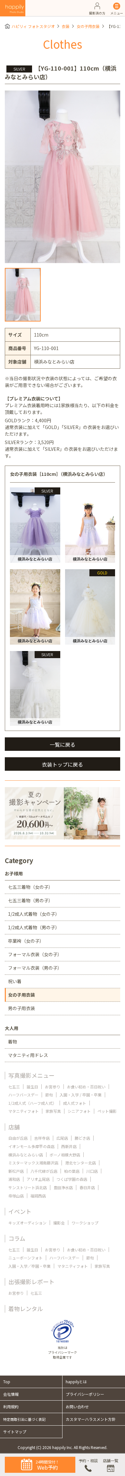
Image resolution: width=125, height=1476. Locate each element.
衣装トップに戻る (62, 764)
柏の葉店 (71, 1171)
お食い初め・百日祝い (86, 1086)
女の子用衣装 (88, 26)
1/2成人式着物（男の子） (34, 927)
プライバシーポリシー (85, 1394)
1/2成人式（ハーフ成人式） (32, 1103)
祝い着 (14, 981)
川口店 (92, 1171)
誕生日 (32, 1086)
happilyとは (76, 1381)
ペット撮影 (107, 1111)
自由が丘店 (18, 1138)
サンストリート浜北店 (27, 1187)
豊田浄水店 (63, 1187)
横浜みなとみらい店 (25, 1154)
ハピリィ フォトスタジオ (33, 26)
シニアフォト (79, 1111)
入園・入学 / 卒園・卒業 (81, 1094)
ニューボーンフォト (25, 1257)
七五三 (14, 1086)
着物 (12, 1041)
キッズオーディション (27, 1222)
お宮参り (52, 1086)
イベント (19, 1211)
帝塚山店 (16, 1195)
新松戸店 (16, 1171)
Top (6, 1381)
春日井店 (87, 1187)
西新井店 (69, 1146)
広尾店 (62, 1138)
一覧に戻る (62, 744)
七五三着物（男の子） (30, 900)
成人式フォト (74, 1103)
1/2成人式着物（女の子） (34, 914)
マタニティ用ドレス (28, 1055)
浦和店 (14, 1179)
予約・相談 (88, 1460)
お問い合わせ (77, 1406)
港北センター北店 (80, 1162)
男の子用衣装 (21, 1008)
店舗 (14, 1127)
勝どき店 (82, 1138)
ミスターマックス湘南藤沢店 (33, 1162)
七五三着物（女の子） (30, 887)
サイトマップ (14, 1431)
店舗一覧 (110, 1460)
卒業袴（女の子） (26, 941)
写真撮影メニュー (31, 1075)
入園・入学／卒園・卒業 (29, 1266)
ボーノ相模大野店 (65, 1154)
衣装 (66, 26)
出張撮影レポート (31, 1281)
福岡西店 (38, 1195)
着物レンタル (25, 1308)
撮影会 (59, 1222)
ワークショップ (84, 1222)
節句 (49, 1094)
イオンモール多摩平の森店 (31, 1146)
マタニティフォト (23, 1111)
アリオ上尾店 (38, 1179)
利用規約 (11, 1406)
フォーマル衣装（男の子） (35, 968)
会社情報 (11, 1394)
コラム (16, 1238)
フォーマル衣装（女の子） (35, 954)
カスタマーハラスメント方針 (91, 1419)
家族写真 (53, 1111)
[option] (62, 176)
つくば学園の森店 (71, 1179)
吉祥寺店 (42, 1138)
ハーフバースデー (23, 1094)
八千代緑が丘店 (43, 1171)
